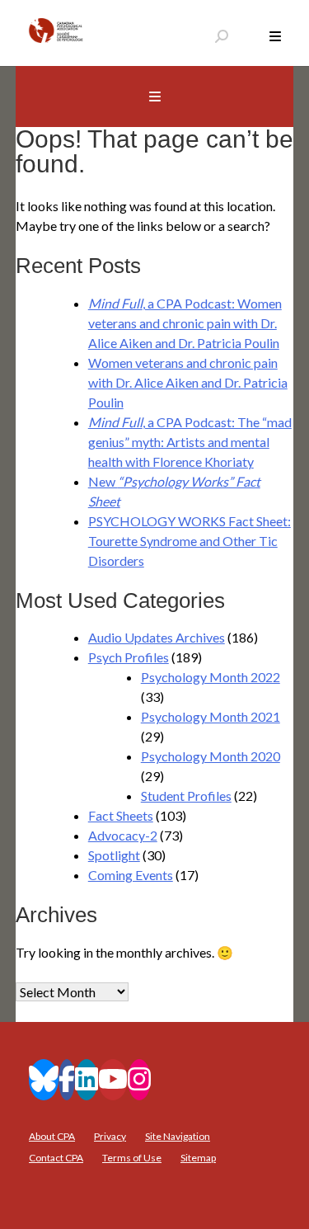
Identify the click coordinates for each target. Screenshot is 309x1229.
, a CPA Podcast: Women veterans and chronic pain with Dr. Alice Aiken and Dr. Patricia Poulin (185, 323)
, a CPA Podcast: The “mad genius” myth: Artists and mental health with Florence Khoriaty (190, 441)
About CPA (52, 1136)
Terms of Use (132, 1157)
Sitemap (198, 1157)
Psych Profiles (128, 657)
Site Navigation (177, 1136)
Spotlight (114, 855)
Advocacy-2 (122, 835)
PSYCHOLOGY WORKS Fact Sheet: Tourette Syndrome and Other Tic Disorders (189, 540)
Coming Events (130, 875)
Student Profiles (186, 795)
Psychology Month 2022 (210, 677)
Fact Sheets (120, 815)
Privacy (110, 1136)
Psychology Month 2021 (210, 716)
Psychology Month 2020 (210, 756)
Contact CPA (56, 1157)
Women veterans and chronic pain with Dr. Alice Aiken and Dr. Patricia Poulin (188, 382)
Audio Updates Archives (156, 637)
